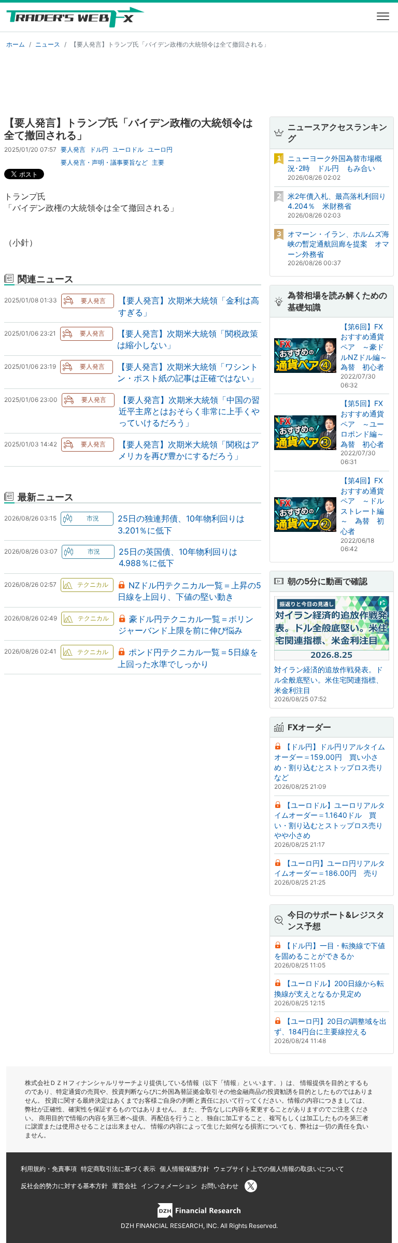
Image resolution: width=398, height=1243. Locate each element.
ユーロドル (128, 149)
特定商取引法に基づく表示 (118, 1169)
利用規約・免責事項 (49, 1169)
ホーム (15, 44)
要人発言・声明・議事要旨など (104, 162)
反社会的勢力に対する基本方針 (64, 1186)
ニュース (47, 44)
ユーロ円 (160, 149)
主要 (158, 162)
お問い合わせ (219, 1186)
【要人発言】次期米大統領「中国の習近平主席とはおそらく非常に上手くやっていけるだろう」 (189, 411)
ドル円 (99, 149)
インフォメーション (169, 1186)
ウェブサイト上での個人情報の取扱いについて (279, 1169)
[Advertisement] (199, 80)
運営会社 (124, 1186)
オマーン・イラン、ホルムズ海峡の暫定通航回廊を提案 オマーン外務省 (338, 243)
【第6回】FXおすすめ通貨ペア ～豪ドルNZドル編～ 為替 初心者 (367, 346)
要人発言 (73, 149)
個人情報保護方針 (184, 1169)
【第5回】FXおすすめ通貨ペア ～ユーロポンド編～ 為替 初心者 (365, 423)
